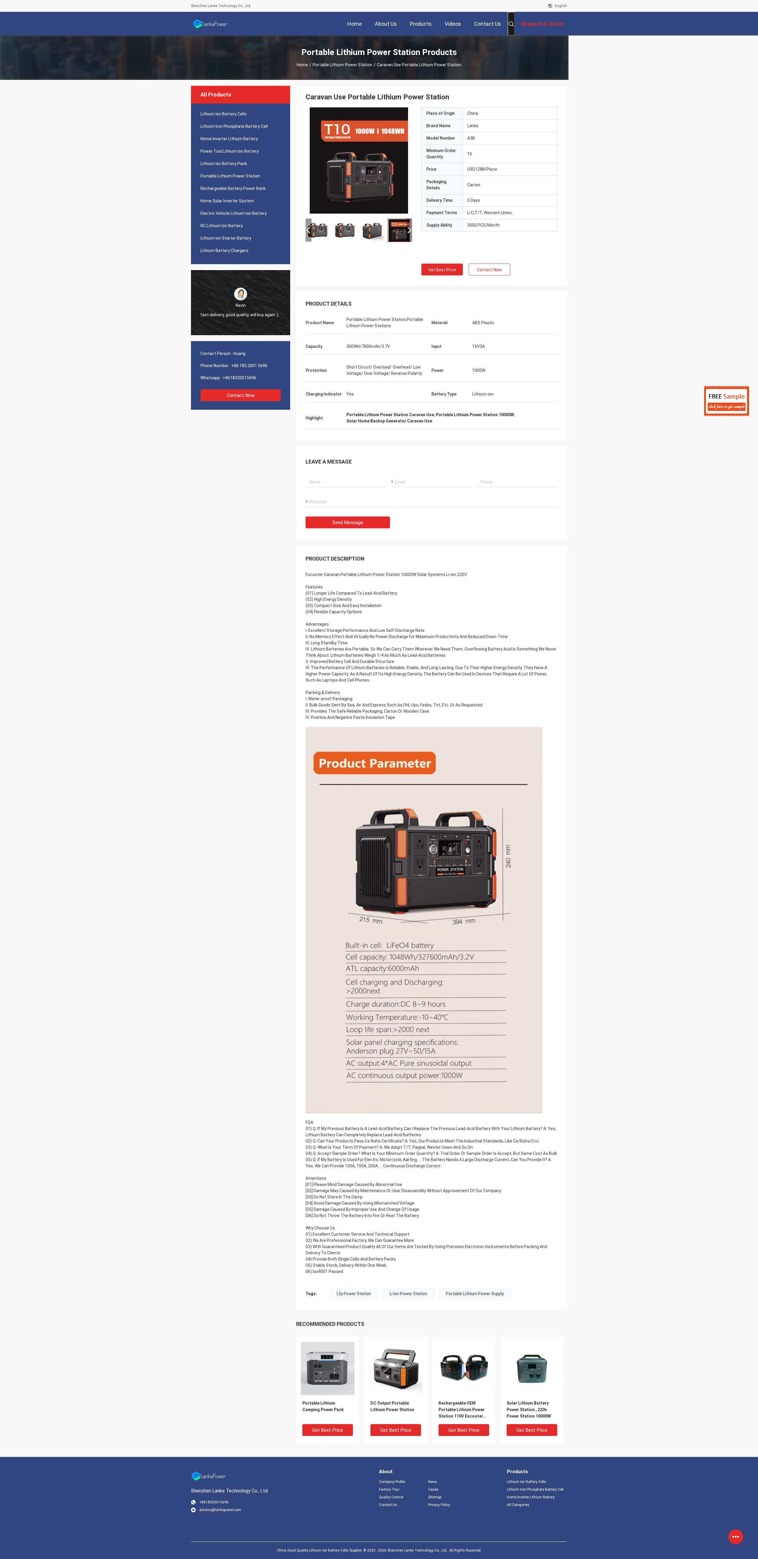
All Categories (518, 1505)
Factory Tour (389, 1489)
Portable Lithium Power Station (342, 64)
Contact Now (241, 395)
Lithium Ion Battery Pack (223, 163)
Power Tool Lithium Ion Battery (229, 151)
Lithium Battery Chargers (224, 250)
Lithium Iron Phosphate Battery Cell (234, 126)
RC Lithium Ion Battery (221, 225)
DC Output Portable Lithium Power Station (392, 1406)
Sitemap (434, 1497)
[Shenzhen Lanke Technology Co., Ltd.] (210, 23)
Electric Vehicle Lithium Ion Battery (233, 213)
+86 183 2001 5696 (249, 365)
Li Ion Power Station (408, 1293)
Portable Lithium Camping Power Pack (323, 1406)
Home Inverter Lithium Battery (229, 138)
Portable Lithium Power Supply (475, 1293)
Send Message (347, 522)
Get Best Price (442, 269)
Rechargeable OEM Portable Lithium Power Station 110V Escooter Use (462, 1410)
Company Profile (392, 1482)
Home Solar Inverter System (227, 200)
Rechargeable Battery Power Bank (233, 188)
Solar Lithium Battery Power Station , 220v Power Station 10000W (529, 1409)
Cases (433, 1489)
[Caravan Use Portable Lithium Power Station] (359, 160)
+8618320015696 (239, 377)
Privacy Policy (439, 1505)
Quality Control (391, 1497)
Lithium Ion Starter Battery (225, 238)
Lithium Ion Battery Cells (223, 114)
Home (302, 64)
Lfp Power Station (354, 1293)
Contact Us (388, 1505)
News (432, 1482)
